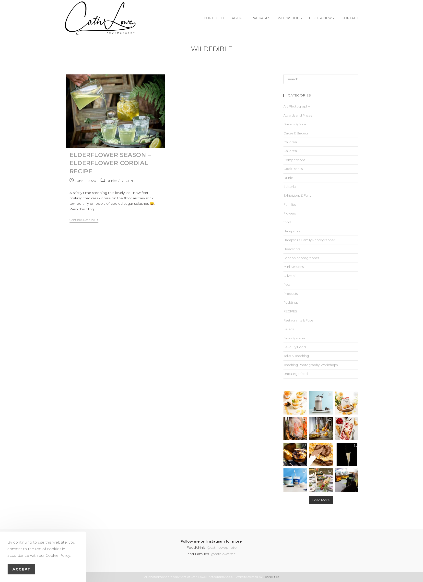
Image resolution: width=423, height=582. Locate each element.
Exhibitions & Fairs (297, 195)
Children (290, 142)
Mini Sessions (293, 267)
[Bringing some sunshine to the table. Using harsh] (295, 403)
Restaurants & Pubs (298, 320)
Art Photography (296, 106)
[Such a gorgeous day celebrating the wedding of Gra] (295, 428)
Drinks (111, 180)
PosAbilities (271, 577)
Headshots (291, 249)
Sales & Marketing (297, 338)
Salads (288, 329)
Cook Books (293, 169)
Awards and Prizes (297, 115)
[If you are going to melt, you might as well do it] (320, 454)
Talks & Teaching (296, 356)
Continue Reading (84, 220)
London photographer (301, 258)
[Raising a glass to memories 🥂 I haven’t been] (346, 454)
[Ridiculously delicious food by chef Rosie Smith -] (320, 480)
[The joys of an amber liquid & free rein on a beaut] (346, 480)
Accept (21, 569)
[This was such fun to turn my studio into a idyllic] (346, 403)
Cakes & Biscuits (295, 133)
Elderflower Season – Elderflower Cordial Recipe (110, 163)
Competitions (294, 160)
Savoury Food (294, 347)
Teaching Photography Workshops (310, 365)
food (287, 222)
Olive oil (289, 276)
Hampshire (292, 231)
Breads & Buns (294, 124)
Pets (286, 284)
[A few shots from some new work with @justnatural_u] (295, 480)
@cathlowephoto (222, 547)
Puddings (290, 302)
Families (289, 204)
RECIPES (128, 180)
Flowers (289, 213)
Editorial (289, 187)
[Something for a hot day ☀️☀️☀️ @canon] (320, 403)
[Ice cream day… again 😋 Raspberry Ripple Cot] (346, 428)
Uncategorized (295, 374)
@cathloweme (223, 554)
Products (290, 294)
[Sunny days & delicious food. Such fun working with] (295, 454)
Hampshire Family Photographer (309, 240)
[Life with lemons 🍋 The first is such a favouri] (320, 428)
